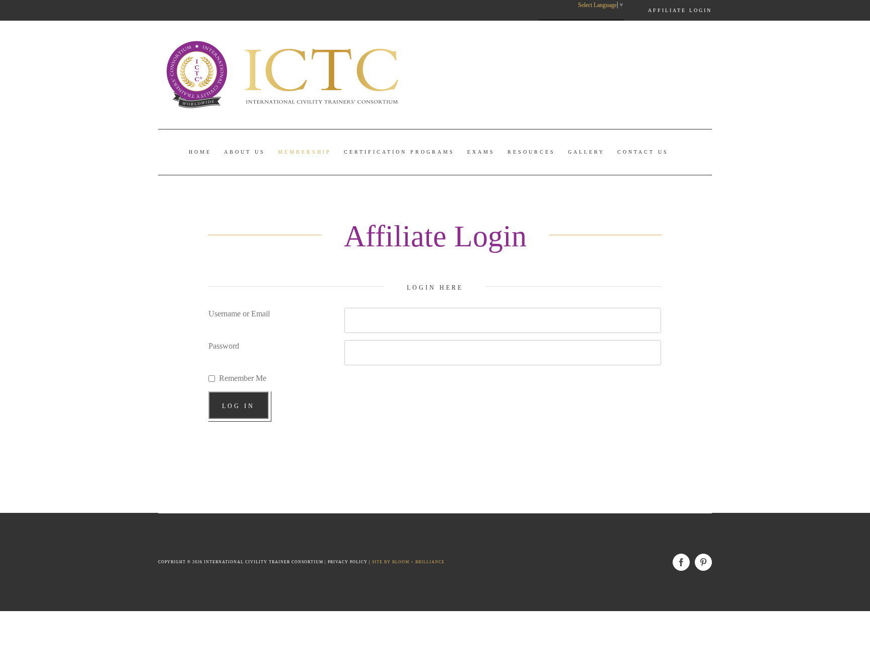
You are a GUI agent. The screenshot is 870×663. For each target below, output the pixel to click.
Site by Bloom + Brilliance (408, 562)
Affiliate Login (680, 10)
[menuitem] (200, 152)
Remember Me (242, 378)
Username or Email (239, 313)
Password (223, 346)
